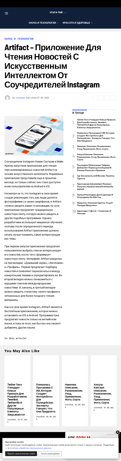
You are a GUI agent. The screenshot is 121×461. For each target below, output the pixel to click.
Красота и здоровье (76, 22)
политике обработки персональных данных (30, 448)
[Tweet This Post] (101, 97)
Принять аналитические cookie (21, 454)
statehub (20, 97)
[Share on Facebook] (95, 97)
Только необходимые (50, 454)
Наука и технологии (42, 22)
